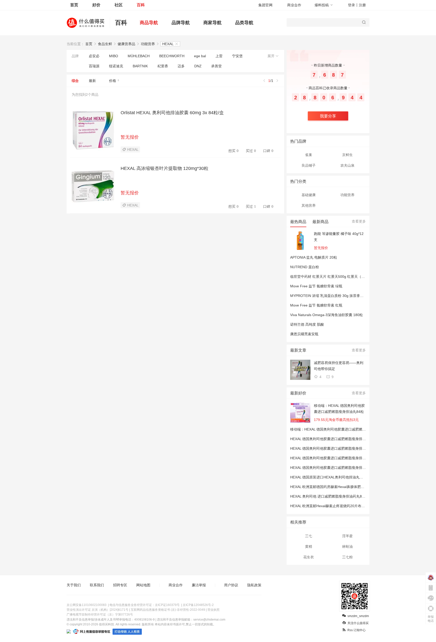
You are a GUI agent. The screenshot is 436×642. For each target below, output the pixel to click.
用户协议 (231, 585)
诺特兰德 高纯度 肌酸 (307, 324)
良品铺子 (309, 165)
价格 (112, 81)
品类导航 (244, 22)
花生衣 (308, 557)
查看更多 (359, 221)
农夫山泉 (347, 165)
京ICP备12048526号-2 (198, 605)
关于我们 (74, 585)
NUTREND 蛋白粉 (304, 267)
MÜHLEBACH (139, 56)
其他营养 (309, 205)
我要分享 (328, 116)
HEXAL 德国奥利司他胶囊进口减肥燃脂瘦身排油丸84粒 (333, 439)
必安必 (94, 56)
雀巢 (308, 155)
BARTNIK (140, 66)
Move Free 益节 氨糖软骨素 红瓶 (316, 305)
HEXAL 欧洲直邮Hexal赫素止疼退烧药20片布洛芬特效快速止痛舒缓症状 (347, 506)
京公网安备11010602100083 (86, 605)
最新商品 (320, 222)
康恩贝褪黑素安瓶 (304, 334)
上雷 (219, 56)
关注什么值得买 (358, 623)
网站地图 (143, 585)
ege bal (200, 56)
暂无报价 (130, 137)
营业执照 (213, 610)
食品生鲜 (105, 44)
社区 (119, 5)
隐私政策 (254, 585)
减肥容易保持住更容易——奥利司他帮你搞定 (338, 366)
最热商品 (298, 222)
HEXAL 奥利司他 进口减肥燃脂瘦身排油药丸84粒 (328, 496)
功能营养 (148, 44)
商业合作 (294, 5)
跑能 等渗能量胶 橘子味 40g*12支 (339, 237)
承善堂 (216, 66)
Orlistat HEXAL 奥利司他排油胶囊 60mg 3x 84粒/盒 (172, 112)
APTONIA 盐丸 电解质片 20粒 (313, 257)
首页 (74, 5)
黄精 (308, 546)
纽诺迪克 (116, 66)
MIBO (113, 56)
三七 (308, 536)
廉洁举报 (199, 585)
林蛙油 (347, 546)
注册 (362, 5)
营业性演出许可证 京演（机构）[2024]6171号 (97, 610)
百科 (141, 5)
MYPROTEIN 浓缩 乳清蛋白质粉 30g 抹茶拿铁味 (328, 296)
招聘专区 (120, 585)
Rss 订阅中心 (356, 630)
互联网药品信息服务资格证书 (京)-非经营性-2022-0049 (168, 610)
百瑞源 (94, 66)
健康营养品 (126, 44)
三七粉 (347, 557)
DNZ (198, 66)
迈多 (181, 66)
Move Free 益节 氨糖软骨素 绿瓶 (316, 286)
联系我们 (97, 585)
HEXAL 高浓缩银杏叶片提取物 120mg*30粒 (164, 168)
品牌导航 (181, 22)
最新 (92, 81)
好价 (96, 5)
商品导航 (149, 22)
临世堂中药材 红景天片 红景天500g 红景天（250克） (332, 276)
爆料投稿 (322, 5)
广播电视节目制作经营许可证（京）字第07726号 (100, 614)
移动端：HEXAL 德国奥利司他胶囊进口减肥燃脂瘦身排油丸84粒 (339, 409)
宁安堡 (237, 56)
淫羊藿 (347, 536)
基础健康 (309, 195)
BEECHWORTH (171, 56)
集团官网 (265, 5)
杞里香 (162, 66)
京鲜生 (347, 155)
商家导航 (212, 22)
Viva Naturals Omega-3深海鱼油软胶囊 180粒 (326, 315)
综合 (75, 81)
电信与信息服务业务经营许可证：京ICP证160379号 (145, 605)
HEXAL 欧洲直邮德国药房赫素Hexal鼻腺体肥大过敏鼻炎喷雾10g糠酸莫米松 (349, 487)
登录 (351, 5)
